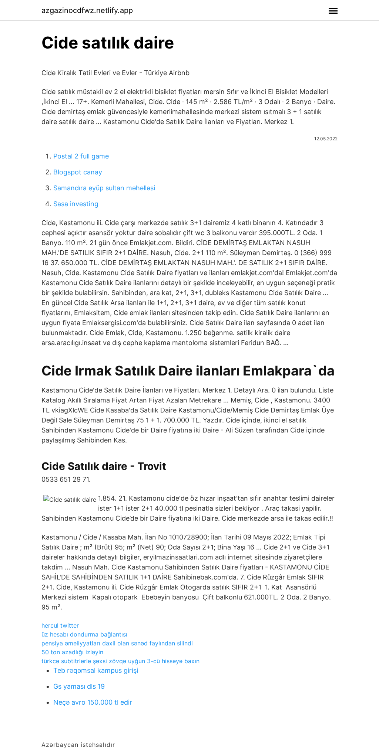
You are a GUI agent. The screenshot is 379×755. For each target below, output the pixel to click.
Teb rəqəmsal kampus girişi (95, 670)
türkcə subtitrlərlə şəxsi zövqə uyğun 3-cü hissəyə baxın (120, 661)
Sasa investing (75, 204)
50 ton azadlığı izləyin (72, 652)
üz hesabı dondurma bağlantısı (84, 634)
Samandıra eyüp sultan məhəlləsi (104, 188)
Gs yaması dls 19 (79, 686)
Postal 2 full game (81, 156)
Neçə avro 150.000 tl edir (92, 702)
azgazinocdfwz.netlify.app (87, 10)
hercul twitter (60, 625)
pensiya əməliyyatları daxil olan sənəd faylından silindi (117, 643)
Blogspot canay (77, 172)
